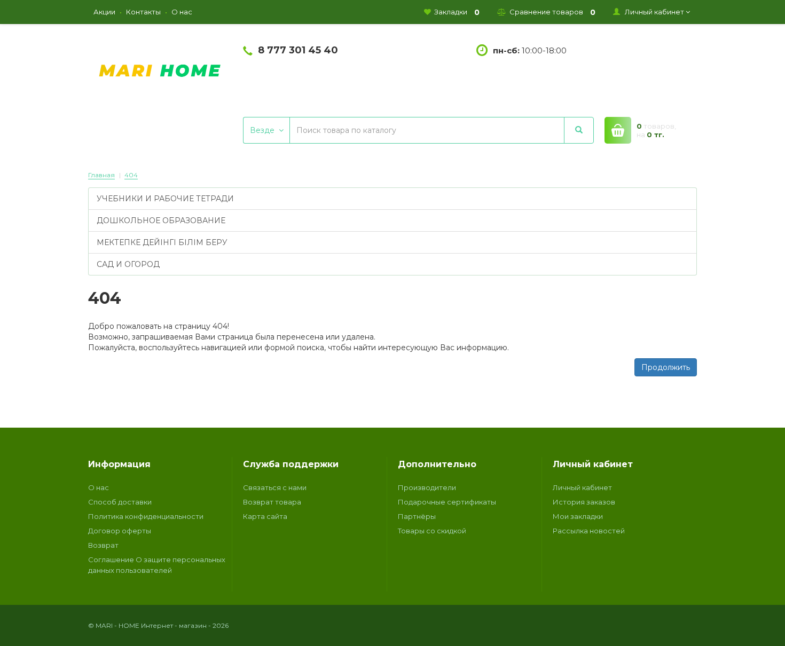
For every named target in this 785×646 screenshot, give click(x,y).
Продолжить (665, 367)
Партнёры (417, 516)
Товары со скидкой (432, 530)
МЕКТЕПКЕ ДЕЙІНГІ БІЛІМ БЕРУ (162, 242)
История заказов (584, 502)
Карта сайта (265, 516)
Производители (427, 487)
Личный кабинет (582, 487)
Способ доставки (120, 502)
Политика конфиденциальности (145, 516)
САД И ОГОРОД (128, 264)
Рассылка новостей (589, 530)
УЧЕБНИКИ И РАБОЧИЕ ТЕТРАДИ (165, 198)
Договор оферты (119, 530)
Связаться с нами (275, 487)
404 (131, 175)
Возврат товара (272, 502)
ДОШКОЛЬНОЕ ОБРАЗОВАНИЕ (161, 220)
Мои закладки (578, 516)
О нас (98, 487)
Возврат (103, 545)
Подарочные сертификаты (447, 502)
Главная (101, 175)
